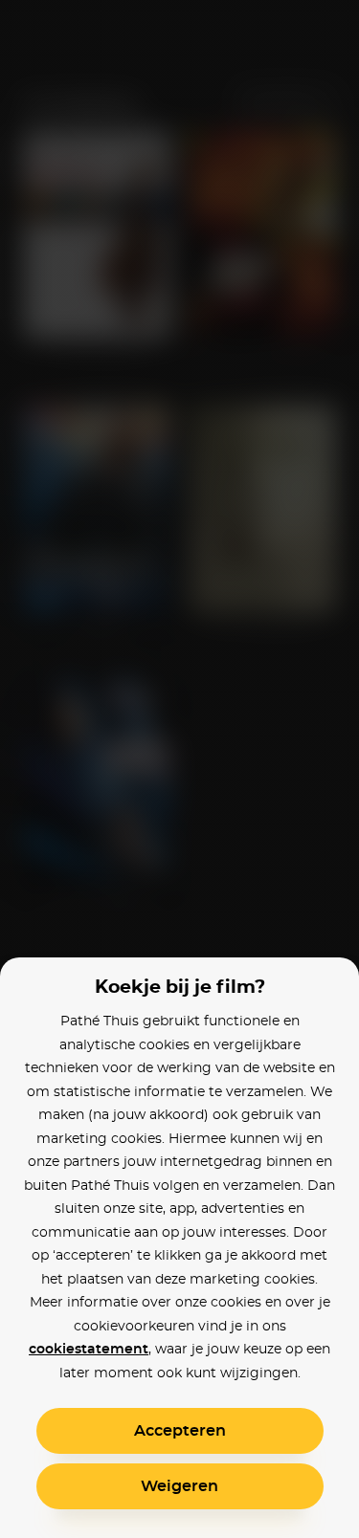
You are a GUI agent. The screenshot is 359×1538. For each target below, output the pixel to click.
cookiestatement (88, 1349)
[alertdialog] (179, 769)
